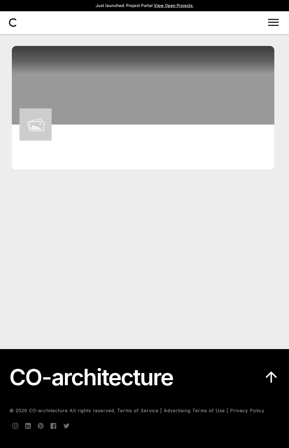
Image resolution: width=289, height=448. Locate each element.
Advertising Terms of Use (194, 410)
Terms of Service (138, 410)
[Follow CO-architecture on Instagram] (15, 425)
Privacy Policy (247, 410)
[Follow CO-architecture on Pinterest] (40, 425)
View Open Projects (174, 5)
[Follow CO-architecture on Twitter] (65, 425)
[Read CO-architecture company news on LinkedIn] (27, 425)
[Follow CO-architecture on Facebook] (53, 425)
